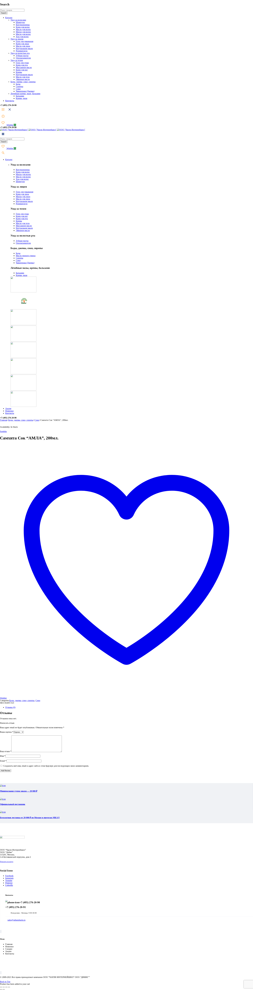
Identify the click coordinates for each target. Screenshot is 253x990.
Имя (2, 756)
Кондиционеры (23, 170)
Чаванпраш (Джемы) (25, 263)
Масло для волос (23, 177)
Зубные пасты (22, 241)
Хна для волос (22, 179)
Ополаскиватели (23, 243)
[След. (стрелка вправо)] (4, 989)
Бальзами (20, 273)
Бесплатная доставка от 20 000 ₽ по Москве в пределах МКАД (29, 817)
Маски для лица (23, 196)
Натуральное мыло (24, 201)
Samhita (3, 431)
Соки (18, 260)
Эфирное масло (23, 230)
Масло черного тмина (25, 256)
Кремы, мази (21, 275)
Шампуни (20, 181)
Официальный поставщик (12, 804)
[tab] (129, 707)
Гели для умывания (24, 192)
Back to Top (5, 982)
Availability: (5, 427)
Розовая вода (21, 204)
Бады (18, 253)
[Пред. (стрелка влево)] (1, 989)
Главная (3, 420)
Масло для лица (23, 199)
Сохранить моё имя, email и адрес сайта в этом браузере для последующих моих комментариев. (46, 766)
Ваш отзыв (5, 751)
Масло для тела (23, 223)
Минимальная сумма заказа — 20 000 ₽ (18, 791)
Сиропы (19, 258)
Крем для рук (22, 218)
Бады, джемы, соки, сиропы (20, 420)
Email (3, 761)
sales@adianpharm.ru (16, 920)
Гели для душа (22, 214)
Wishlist (11, 125)
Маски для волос (23, 174)
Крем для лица (22, 194)
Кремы (19, 221)
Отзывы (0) (10, 707)
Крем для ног (22, 216)
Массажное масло (24, 226)
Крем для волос (23, 172)
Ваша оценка (6, 732)
